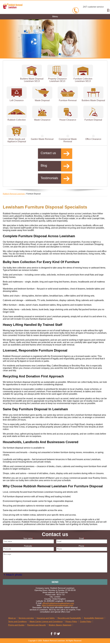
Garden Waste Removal (42, 139)
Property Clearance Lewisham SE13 (57, 80)
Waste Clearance (42, 120)
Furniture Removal (68, 100)
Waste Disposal (42, 100)
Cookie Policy (85, 621)
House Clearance (67, 120)
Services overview (26, 618)
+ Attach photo (13, 574)
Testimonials (49, 178)
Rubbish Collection (17, 120)
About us (12, 618)
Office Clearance (93, 139)
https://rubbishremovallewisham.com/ (57, 605)
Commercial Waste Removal (68, 140)
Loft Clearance (17, 100)
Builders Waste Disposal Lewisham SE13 (31, 80)
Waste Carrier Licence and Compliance (46, 621)
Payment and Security (36, 625)
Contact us (48, 153)
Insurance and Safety (46, 618)
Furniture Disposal (93, 120)
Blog (44, 165)
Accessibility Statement (93, 618)
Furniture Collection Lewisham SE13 (83, 80)
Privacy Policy (71, 621)
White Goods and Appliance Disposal (16, 140)
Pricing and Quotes (16, 625)
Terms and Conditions (17, 621)
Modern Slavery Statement (60, 625)
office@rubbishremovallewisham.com (58, 603)
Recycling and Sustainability (69, 618)
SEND (55, 582)
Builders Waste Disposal (93, 100)
